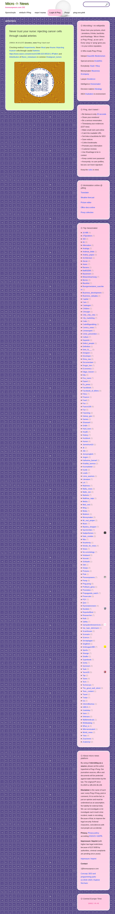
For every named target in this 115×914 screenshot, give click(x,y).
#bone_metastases (29, 57)
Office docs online (88, 207)
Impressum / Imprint (88, 859)
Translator (85, 193)
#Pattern (55, 54)
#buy (98, 66)
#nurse (52, 47)
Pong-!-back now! (43, 43)
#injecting (60, 47)
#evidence (91, 79)
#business (96, 71)
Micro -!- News (17, 3)
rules (90, 170)
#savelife (90, 56)
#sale (92, 66)
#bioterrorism (100, 56)
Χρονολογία (10, 13)
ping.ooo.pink (79, 13)
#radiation (89, 94)
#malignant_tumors (54, 57)
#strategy (98, 89)
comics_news (31, 43)
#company (85, 74)
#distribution (14, 57)
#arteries (36, 51)
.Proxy (67, 13)
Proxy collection (87, 212)
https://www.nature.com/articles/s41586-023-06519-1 (30, 54)
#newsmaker (95, 84)
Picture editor (86, 202)
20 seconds (101, 114)
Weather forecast (87, 197)
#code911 (98, 61)
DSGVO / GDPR (95, 836)
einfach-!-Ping (25, 13)
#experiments (29, 47)
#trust (43, 47)
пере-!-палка (40, 13)
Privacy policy (93, 833)
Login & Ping (55, 13)
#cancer (12, 51)
